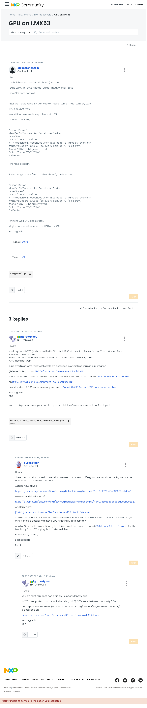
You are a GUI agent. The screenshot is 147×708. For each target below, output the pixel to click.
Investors (38, 679)
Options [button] (131, 45)
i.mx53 (22, 257)
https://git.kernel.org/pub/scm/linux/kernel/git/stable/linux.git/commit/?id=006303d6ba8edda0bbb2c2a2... (75, 501)
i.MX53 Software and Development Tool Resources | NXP (43, 382)
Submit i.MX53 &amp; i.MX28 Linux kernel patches (89, 387)
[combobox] (85, 32)
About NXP (10, 679)
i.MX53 (25, 242)
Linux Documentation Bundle (113, 376)
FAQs (130, 4)
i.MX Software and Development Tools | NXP (59, 371)
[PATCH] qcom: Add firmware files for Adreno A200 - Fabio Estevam (52, 512)
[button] (124, 70)
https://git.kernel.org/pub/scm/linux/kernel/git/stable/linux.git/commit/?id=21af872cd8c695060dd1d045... (73, 491)
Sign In (139, 4)
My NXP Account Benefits (85, 679)
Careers (24, 679)
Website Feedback (12, 692)
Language (117, 4)
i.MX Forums (25, 14)
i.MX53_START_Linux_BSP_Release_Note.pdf (37, 420)
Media (50, 679)
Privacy (7, 688)
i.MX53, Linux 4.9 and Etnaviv (110, 526)
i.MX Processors (42, 14)
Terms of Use (17, 688)
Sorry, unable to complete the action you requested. (31, 701)
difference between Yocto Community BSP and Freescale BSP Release (60, 615)
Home (12, 14)
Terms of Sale (31, 688)
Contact (62, 679)
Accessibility (65, 688)
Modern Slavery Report (48, 688)
